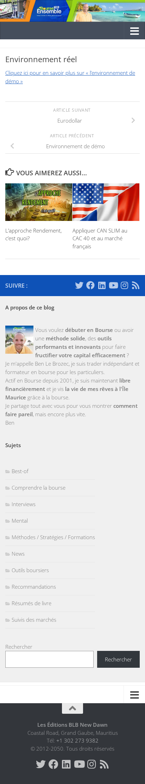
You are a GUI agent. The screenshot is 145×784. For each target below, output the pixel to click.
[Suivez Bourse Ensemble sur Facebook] (90, 285)
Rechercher (18, 646)
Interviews (24, 504)
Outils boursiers (30, 570)
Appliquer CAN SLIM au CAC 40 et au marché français (99, 238)
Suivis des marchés (34, 619)
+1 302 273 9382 (77, 740)
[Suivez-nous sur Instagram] (124, 285)
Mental (20, 520)
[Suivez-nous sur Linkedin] (101, 285)
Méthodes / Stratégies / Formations (53, 537)
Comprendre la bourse (38, 487)
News (18, 553)
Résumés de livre (31, 603)
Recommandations (34, 586)
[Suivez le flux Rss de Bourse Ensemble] (135, 285)
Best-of (20, 471)
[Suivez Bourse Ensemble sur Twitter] (79, 285)
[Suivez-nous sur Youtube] (113, 285)
